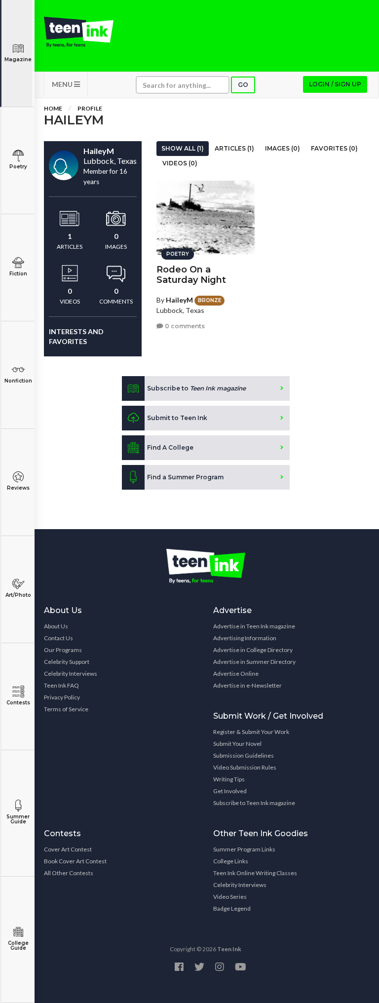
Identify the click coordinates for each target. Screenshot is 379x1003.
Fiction (18, 273)
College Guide (18, 945)
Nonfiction (18, 381)
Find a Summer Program (185, 477)
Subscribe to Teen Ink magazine (254, 803)
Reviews (18, 488)
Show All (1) (182, 148)
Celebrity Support (66, 661)
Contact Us (58, 638)
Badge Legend (232, 908)
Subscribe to (196, 388)
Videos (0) (179, 163)
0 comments (184, 326)
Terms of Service (66, 709)
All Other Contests (68, 873)
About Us (56, 626)
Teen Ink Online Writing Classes (255, 873)
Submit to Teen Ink (177, 418)
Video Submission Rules (244, 767)
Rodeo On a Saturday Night (191, 274)
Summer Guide (18, 819)
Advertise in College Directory (253, 650)
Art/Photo (18, 595)
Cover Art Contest (68, 849)
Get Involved (230, 791)
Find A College (170, 447)
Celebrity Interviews (70, 673)
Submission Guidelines (243, 755)
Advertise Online (236, 673)
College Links (230, 861)
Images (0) (282, 148)
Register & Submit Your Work (251, 731)
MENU (63, 84)
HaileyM (179, 300)
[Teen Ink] (79, 32)
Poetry (18, 166)
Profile (89, 108)
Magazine (18, 59)
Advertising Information (244, 638)
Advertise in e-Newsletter (247, 685)
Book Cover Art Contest (75, 861)
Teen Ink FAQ (61, 685)
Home (53, 108)
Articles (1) (234, 148)
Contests (18, 702)
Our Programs (63, 650)
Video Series (230, 896)
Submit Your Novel (237, 743)
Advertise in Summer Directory (254, 661)
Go (243, 84)
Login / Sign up (335, 84)
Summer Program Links (244, 849)
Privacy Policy (62, 697)
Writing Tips (229, 779)
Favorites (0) (334, 148)
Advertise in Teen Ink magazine (254, 626)
